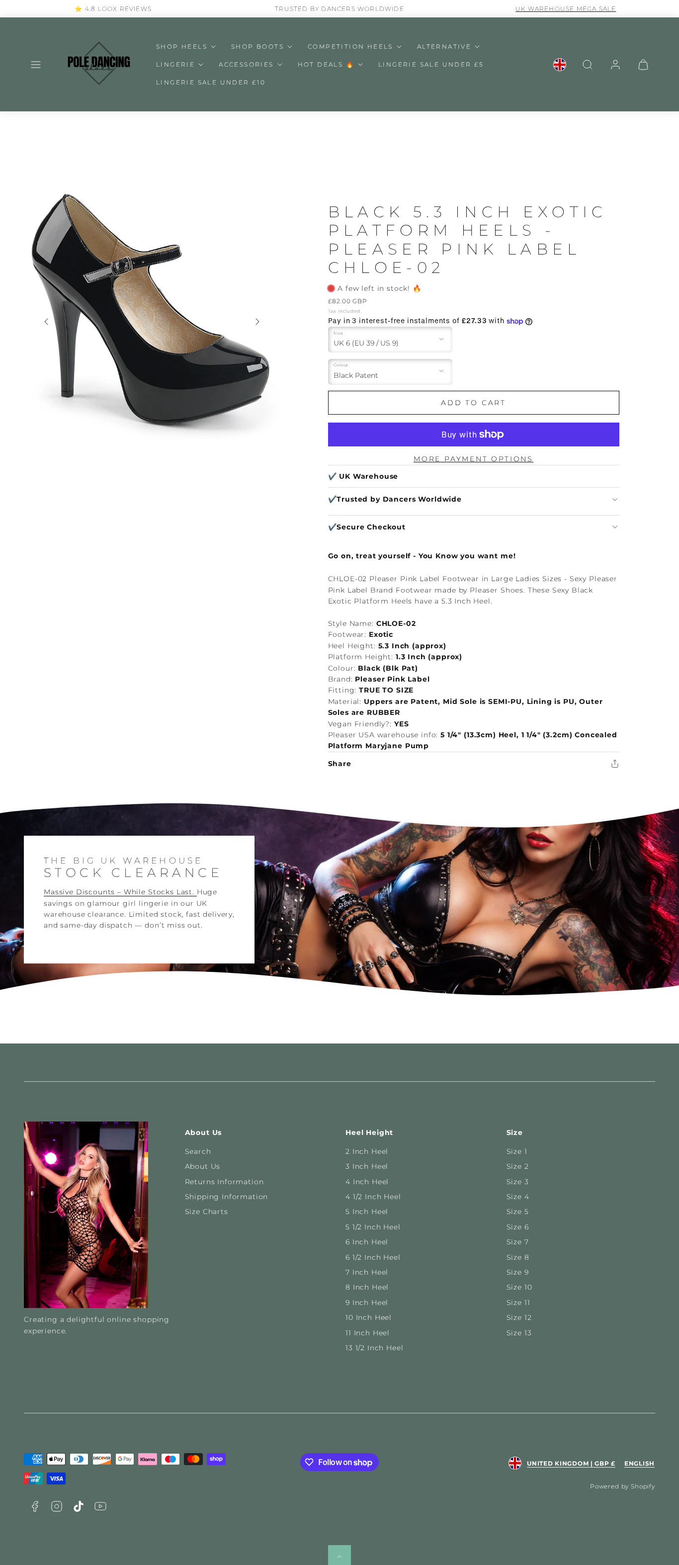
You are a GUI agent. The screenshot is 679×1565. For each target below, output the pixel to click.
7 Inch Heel (366, 1272)
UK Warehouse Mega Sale (565, 8)
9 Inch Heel (366, 1302)
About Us (203, 1166)
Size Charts (206, 1211)
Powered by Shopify (622, 1486)
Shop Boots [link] (257, 46)
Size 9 (518, 1272)
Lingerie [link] (175, 64)
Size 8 (518, 1257)
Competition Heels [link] (350, 46)
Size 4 (518, 1196)
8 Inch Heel (367, 1287)
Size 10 (519, 1287)
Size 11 (518, 1302)
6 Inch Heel (366, 1241)
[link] (560, 65)
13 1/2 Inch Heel (374, 1347)
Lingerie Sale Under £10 (210, 82)
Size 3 (518, 1181)
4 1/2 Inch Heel (373, 1196)
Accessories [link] (246, 64)
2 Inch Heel (366, 1151)
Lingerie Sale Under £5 (431, 64)
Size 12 (519, 1317)
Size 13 (519, 1332)
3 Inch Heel (366, 1166)
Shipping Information (226, 1196)
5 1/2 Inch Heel (373, 1226)
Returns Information (224, 1181)
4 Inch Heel (367, 1181)
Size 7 (518, 1241)
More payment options (473, 458)
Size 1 (517, 1151)
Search (198, 1151)
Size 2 (518, 1166)
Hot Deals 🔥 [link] (326, 64)
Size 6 (518, 1226)
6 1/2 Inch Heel (373, 1257)
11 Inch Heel (367, 1332)
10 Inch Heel (368, 1317)
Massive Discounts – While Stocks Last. (120, 891)
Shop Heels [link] (181, 46)
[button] (36, 65)
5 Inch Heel (366, 1211)
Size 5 (518, 1211)
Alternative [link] (444, 46)
